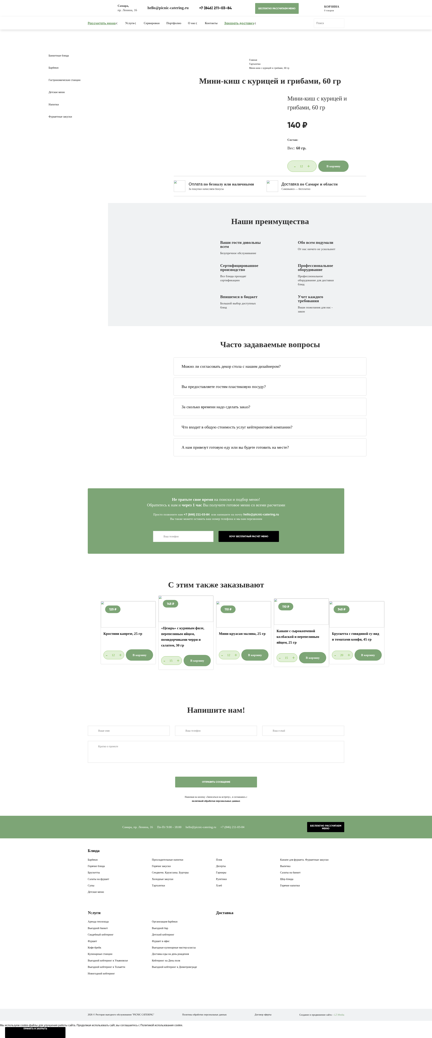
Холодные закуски (162, 879)
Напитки (54, 104)
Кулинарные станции (100, 954)
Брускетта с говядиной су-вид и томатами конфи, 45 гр (355, 636)
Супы (91, 885)
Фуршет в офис (161, 941)
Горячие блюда (96, 866)
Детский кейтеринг (163, 934)
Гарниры (221, 872)
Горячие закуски (161, 866)
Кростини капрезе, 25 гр (122, 634)
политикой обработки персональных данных (216, 801)
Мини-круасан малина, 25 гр (242, 634)
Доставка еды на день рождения (170, 954)
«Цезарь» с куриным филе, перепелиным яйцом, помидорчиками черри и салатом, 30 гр (182, 636)
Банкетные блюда (59, 55)
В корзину (333, 166)
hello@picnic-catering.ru (261, 514)
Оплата (195, 184)
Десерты (221, 866)
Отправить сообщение (216, 781)
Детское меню (57, 92)
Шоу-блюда (286, 879)
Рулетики (221, 879)
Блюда (94, 850)
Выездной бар (160, 928)
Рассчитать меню (102, 23)
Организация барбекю (165, 921)
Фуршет (92, 941)
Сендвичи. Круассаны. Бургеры (170, 872)
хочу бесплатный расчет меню (248, 536)
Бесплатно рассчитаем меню (276, 8)
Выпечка (285, 866)
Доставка (290, 184)
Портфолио (173, 23)
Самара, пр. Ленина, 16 (137, 827)
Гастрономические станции (64, 80)
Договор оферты (263, 1014)
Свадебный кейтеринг (101, 934)
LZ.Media (339, 1014)
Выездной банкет (98, 928)
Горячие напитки (290, 885)
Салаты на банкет (290, 872)
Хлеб (219, 885)
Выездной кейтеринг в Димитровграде (174, 966)
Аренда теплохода (98, 921)
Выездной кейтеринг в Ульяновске (108, 960)
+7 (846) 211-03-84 (197, 514)
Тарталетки (158, 885)
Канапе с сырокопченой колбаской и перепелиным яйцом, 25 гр (298, 636)
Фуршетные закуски (60, 116)
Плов (219, 859)
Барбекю (54, 67)
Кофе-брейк (94, 947)
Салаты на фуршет (98, 879)
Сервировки (152, 23)
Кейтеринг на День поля (166, 960)
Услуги (129, 23)
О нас (191, 23)
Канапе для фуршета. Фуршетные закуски (304, 859)
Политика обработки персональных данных (204, 1014)
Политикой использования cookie (161, 1025)
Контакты (211, 23)
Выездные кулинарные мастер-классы (174, 947)
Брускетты (94, 872)
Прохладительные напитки (167, 859)
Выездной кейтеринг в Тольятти (106, 966)
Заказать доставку (239, 23)
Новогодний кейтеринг (101, 973)
